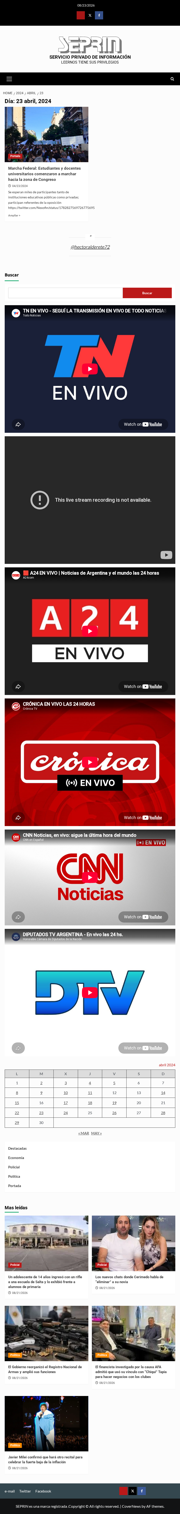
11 (90, 1092)
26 (114, 1112)
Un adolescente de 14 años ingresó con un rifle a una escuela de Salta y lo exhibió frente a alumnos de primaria (45, 1282)
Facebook (43, 1491)
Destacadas (17, 1148)
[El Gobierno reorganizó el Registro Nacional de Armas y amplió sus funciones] (46, 1333)
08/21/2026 (20, 1293)
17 (66, 1102)
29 (17, 1122)
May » (96, 1133)
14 (163, 1092)
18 (90, 1102)
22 (17, 1112)
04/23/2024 (20, 186)
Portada (15, 156)
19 (114, 1102)
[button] (9, 78)
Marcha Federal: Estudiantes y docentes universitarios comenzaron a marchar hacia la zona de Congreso (44, 174)
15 (17, 1102)
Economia (16, 1158)
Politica (14, 1176)
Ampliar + (14, 215)
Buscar (12, 275)
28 (163, 1112)
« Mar (83, 1133)
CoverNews (131, 1506)
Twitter (25, 1491)
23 (41, 1112)
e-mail (10, 1491)
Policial (14, 1167)
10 (66, 1092)
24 (66, 1112)
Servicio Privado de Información (90, 57)
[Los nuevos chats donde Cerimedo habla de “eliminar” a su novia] (134, 1243)
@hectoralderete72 (90, 247)
